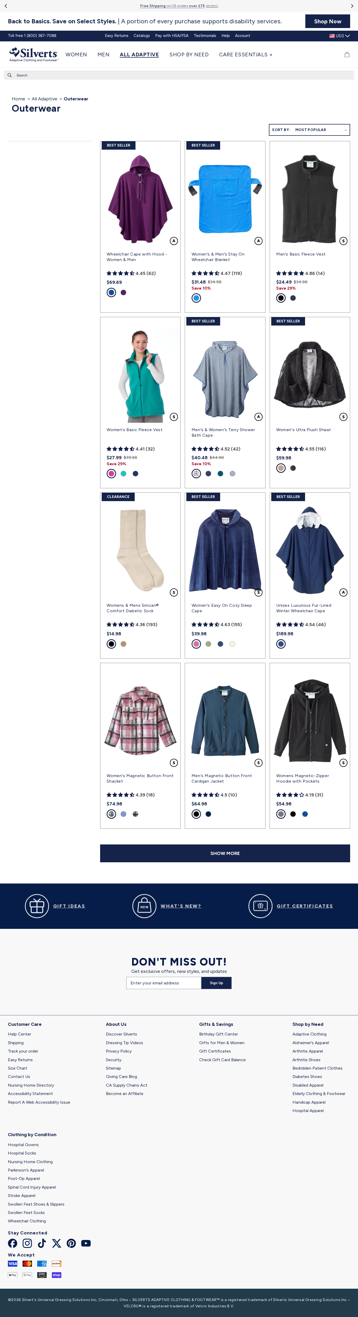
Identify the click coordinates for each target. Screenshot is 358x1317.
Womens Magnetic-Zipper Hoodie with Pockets (302, 778)
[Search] (10, 75)
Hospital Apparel (308, 1110)
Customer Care (25, 1024)
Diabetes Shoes (307, 1076)
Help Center (19, 1034)
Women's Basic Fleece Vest (134, 429)
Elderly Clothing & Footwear (318, 1093)
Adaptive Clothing (309, 1034)
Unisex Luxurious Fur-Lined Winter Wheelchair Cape (304, 608)
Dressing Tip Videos (124, 1042)
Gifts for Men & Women (222, 1042)
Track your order (23, 1051)
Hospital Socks (22, 1153)
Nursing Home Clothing (30, 1161)
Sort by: (281, 130)
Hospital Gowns (23, 1144)
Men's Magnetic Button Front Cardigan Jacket (222, 778)
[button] (79, 54)
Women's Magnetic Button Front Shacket (140, 778)
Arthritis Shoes (306, 1059)
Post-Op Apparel (24, 1178)
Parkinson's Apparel (26, 1170)
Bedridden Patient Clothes (317, 1068)
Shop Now (327, 21)
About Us (116, 1024)
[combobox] (179, 75)
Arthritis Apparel (307, 1051)
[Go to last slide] (6, 5)
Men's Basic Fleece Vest (301, 254)
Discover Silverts (121, 1034)
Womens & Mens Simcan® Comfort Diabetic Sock (133, 608)
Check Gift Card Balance (222, 1059)
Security (113, 1059)
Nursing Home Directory (31, 1085)
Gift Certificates (215, 1051)
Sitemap (113, 1068)
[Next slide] (351, 5)
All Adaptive (44, 99)
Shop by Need (307, 1024)
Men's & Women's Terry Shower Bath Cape (223, 432)
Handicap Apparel (309, 1102)
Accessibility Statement (30, 1093)
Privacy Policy (119, 1051)
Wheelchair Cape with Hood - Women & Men (137, 257)
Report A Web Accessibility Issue (39, 1102)
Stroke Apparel (21, 1195)
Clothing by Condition (32, 1134)
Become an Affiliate (124, 1093)
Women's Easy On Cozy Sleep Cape (222, 608)
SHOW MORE (225, 853)
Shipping (16, 1042)
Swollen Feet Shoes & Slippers (36, 1204)
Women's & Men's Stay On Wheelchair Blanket (218, 257)
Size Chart (17, 1068)
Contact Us (19, 1076)
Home (18, 99)
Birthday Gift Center (218, 1034)
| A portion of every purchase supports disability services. (145, 21)
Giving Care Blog (121, 1076)
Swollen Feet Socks (26, 1212)
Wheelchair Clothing (27, 1220)
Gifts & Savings (216, 1024)
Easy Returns (20, 1059)
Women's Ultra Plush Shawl (303, 429)
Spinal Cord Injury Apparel (32, 1187)
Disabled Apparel (307, 1085)
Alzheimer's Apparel (310, 1042)
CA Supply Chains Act (126, 1085)
